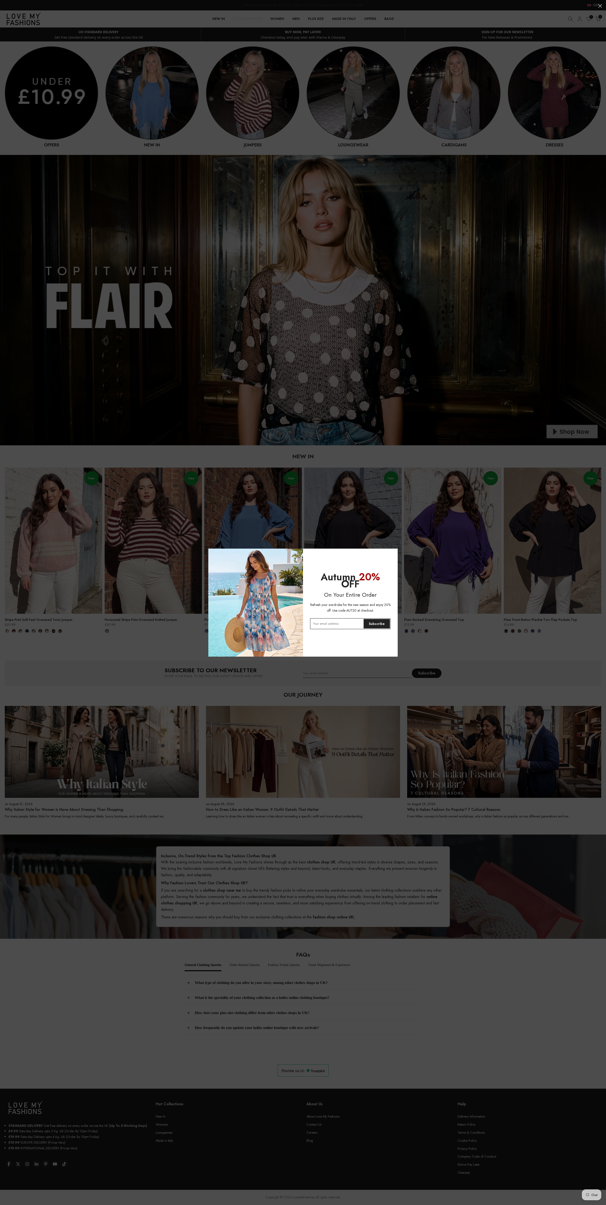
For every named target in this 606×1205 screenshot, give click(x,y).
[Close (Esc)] (600, 6)
